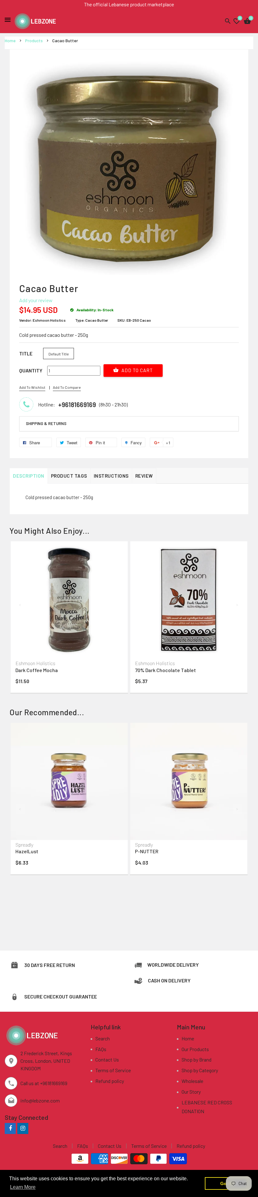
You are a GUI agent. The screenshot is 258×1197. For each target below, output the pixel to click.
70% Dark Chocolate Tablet (165, 670)
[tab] (129, 424)
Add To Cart (136, 370)
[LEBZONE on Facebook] (10, 1128)
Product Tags (69, 476)
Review (144, 476)
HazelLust (26, 851)
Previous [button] (20, 604)
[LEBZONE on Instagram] (22, 1128)
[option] (69, 618)
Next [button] (237, 604)
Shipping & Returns (46, 423)
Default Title (58, 354)
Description (28, 476)
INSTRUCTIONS (111, 476)
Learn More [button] (23, 1187)
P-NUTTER (146, 851)
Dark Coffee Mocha (36, 670)
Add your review (36, 300)
